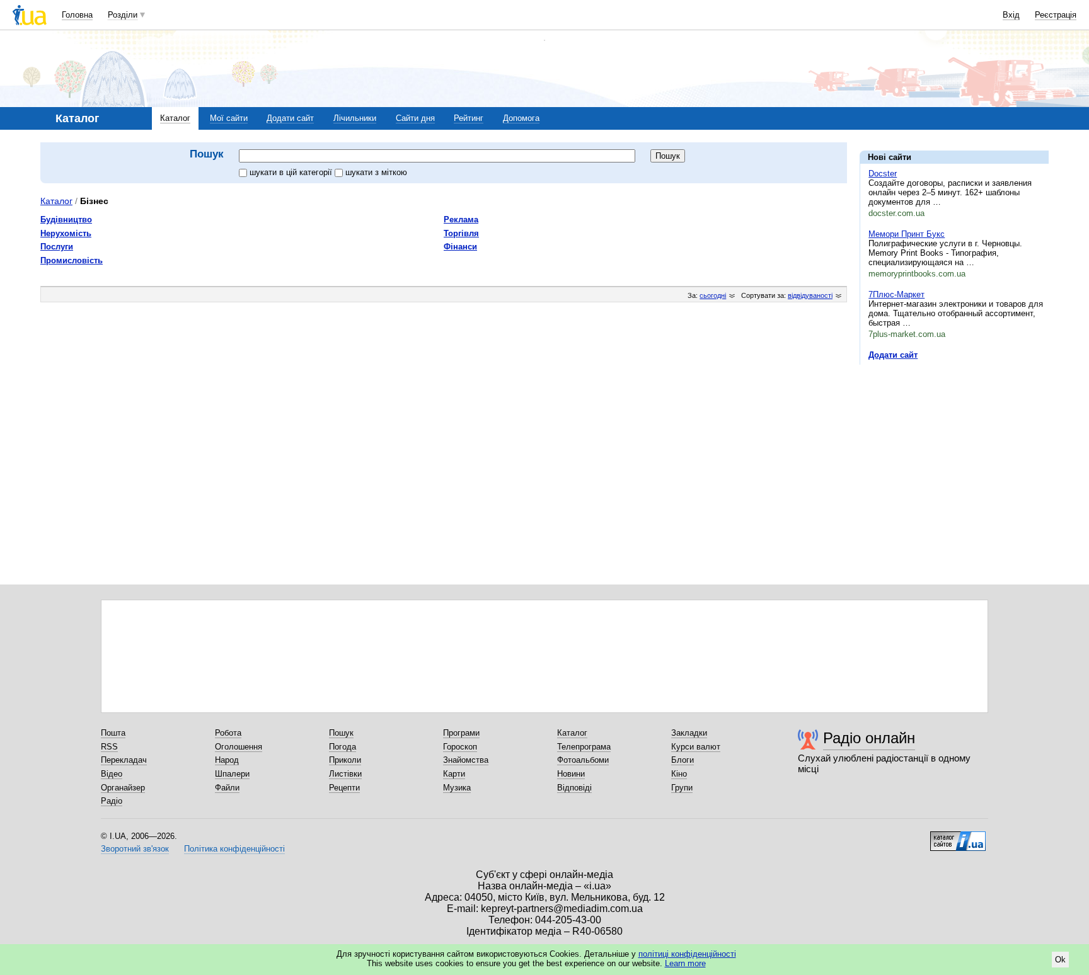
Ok (1060, 959)
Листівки (345, 773)
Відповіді (574, 787)
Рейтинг (468, 118)
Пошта (113, 733)
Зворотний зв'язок (135, 848)
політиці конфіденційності (687, 954)
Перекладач (124, 760)
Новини (571, 773)
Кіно (679, 773)
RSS (109, 746)
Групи (682, 787)
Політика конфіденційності (234, 848)
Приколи (345, 760)
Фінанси (460, 246)
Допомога (521, 118)
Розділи (122, 15)
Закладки (689, 733)
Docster (882, 173)
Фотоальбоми (583, 760)
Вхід (1011, 15)
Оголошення (238, 746)
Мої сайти (229, 118)
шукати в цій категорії (292, 172)
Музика (457, 787)
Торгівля (461, 233)
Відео (111, 773)
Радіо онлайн (869, 737)
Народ (227, 760)
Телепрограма (584, 746)
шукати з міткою (376, 172)
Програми (461, 733)
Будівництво (66, 219)
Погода (342, 746)
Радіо (111, 801)
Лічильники (354, 118)
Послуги (56, 246)
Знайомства (465, 760)
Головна (77, 15)
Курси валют (695, 746)
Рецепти (344, 787)
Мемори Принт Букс (906, 234)
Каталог (175, 118)
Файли (227, 787)
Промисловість (71, 260)
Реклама (461, 219)
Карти (454, 773)
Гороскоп (460, 746)
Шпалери (232, 773)
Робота (228, 733)
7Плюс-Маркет (896, 294)
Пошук (341, 733)
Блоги (682, 760)
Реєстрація (1055, 15)
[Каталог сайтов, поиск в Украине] (958, 836)
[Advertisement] (954, 451)
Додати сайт (290, 118)
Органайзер (123, 787)
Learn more (685, 963)
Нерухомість (65, 233)
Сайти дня (415, 118)
